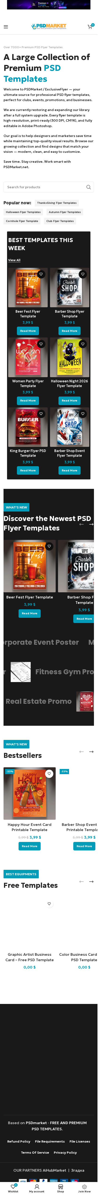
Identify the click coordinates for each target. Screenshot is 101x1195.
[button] (81, 524)
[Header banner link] (48, 4)
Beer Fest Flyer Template (29, 597)
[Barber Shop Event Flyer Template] (69, 427)
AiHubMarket (54, 1170)
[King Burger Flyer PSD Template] (28, 427)
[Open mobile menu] (6, 26)
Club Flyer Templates (60, 221)
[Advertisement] (50, 1064)
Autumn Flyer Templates (65, 212)
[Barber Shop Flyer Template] (69, 287)
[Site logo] (48, 26)
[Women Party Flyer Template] (28, 357)
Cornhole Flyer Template (22, 221)
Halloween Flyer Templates (23, 212)
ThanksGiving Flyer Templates (57, 203)
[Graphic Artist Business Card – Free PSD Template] (30, 923)
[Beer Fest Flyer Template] (28, 287)
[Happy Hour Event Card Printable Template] (30, 793)
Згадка (77, 1170)
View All (14, 260)
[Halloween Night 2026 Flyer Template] (69, 357)
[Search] (88, 187)
